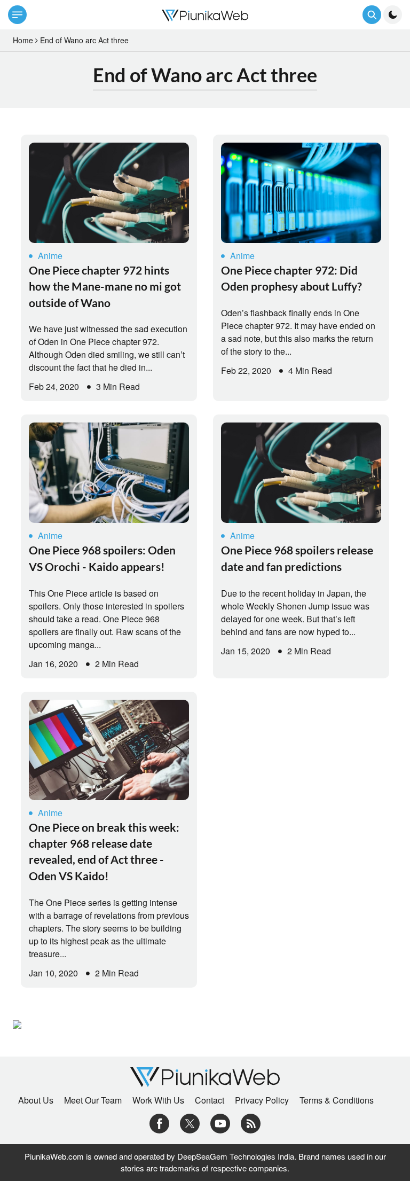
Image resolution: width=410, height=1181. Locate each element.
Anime (50, 255)
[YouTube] (220, 1122)
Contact (209, 1100)
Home (23, 40)
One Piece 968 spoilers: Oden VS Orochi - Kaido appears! (102, 558)
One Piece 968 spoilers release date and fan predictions (297, 558)
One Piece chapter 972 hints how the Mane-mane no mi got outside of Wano (105, 286)
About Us (35, 1100)
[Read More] (109, 193)
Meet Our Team (93, 1100)
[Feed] (251, 1122)
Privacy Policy (262, 1100)
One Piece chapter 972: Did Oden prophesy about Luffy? (291, 278)
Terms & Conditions (336, 1100)
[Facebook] (159, 1122)
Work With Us (158, 1100)
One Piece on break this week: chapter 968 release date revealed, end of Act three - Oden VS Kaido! (104, 851)
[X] (190, 1122)
